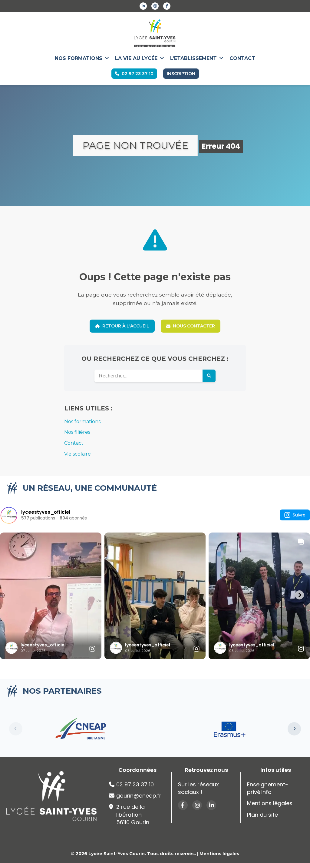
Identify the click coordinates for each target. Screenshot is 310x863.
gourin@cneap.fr (138, 795)
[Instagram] (155, 6)
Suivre (299, 515)
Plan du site (262, 814)
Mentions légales (269, 803)
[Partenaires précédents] (15, 728)
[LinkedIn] (143, 6)
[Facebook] (166, 6)
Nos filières (77, 432)
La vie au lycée (136, 58)
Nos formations (78, 58)
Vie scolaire (77, 454)
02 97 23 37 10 (137, 73)
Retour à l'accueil (125, 326)
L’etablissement (193, 58)
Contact (242, 58)
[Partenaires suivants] (294, 728)
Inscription (181, 73)
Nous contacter (194, 326)
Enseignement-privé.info (267, 788)
